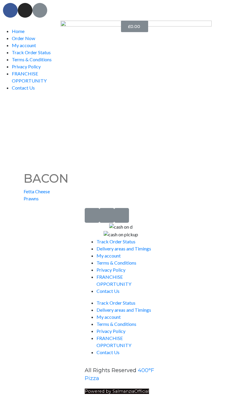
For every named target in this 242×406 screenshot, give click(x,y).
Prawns (31, 198)
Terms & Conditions (32, 59)
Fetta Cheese (37, 191)
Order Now (23, 38)
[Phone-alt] (39, 10)
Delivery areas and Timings (124, 248)
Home (18, 31)
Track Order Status (31, 52)
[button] (30, 24)
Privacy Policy (26, 66)
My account (24, 45)
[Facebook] (10, 10)
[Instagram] (25, 10)
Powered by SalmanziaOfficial (117, 391)
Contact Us (23, 87)
